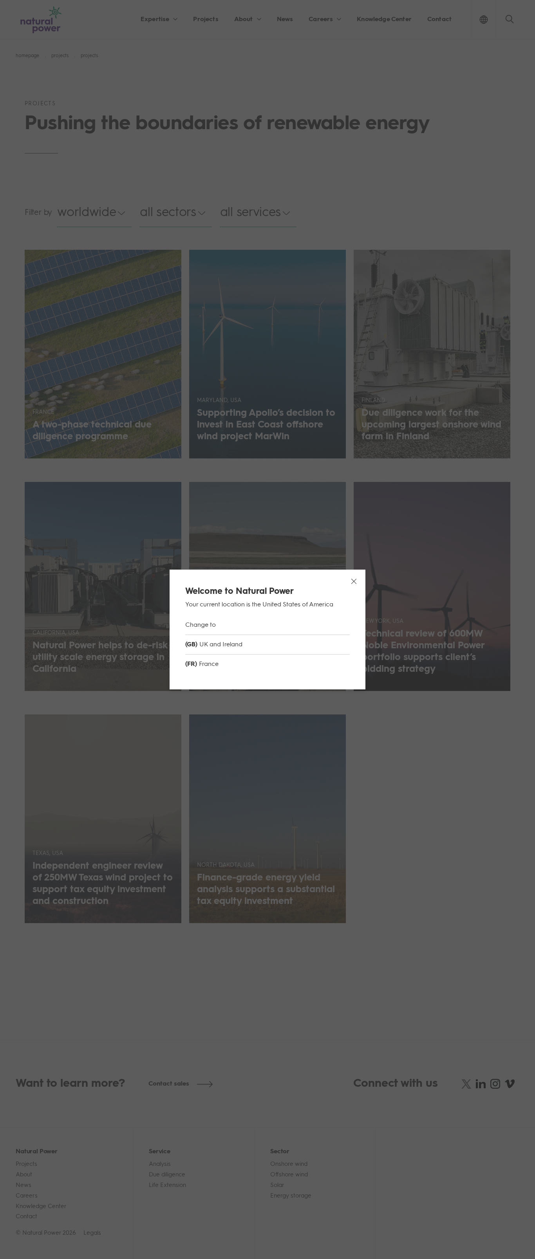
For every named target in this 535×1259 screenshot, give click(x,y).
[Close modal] (353, 581)
